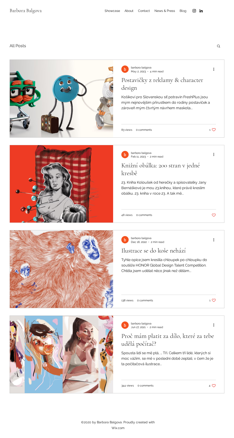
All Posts (18, 45)
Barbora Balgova (26, 11)
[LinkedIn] (201, 10)
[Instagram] (194, 10)
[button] (218, 46)
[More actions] (215, 69)
